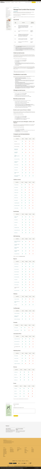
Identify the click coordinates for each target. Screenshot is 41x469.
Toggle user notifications (17, 363)
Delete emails (15, 232)
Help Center (14, 7)
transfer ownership (28, 104)
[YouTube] (24, 463)
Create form (15, 388)
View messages (16, 355)
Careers (25, 451)
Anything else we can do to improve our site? (18, 407)
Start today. (27, 0)
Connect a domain (16, 330)
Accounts (18, 7)
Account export (16, 167)
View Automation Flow (17, 341)
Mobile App (4, 456)
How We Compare (4, 452)
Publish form (15, 393)
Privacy (19, 466)
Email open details (16, 284)
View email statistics (16, 271)
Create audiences (16, 184)
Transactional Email (5, 451)
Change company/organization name (17, 156)
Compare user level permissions (7, 16)
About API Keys (8, 428)
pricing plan (23, 14)
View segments (16, 200)
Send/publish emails (16, 227)
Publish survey (16, 377)
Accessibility (26, 452)
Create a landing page (16, 313)
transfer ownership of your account (22, 46)
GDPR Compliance (5, 453)
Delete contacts (16, 197)
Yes (14, 405)
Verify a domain (16, 327)
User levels (7, 9)
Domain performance (16, 290)
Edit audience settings (16, 205)
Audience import (16, 192)
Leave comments (16, 358)
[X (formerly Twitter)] (20, 463)
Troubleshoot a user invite (8, 12)
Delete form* (15, 396)
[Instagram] (21, 463)
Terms (20, 466)
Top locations (15, 279)
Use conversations (16, 274)
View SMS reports (16, 266)
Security (4, 454)
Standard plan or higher (22, 256)
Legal (21, 466)
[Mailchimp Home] (2, 2)
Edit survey (15, 374)
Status (3, 455)
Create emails (15, 222)
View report (15, 304)
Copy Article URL (16, 11)
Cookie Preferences (23, 466)
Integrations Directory (12, 451)
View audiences (16, 187)
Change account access (8, 13)
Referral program (16, 164)
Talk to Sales (32, 451)
